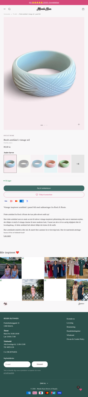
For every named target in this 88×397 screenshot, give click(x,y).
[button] (44, 194)
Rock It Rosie (9, 135)
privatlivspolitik (9, 373)
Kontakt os (71, 319)
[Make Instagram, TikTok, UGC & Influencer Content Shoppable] (81, 304)
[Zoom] (79, 124)
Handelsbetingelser (73, 331)
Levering (70, 323)
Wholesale (70, 335)
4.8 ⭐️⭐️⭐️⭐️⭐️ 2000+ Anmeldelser (44, 2)
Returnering (71, 327)
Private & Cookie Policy (75, 339)
